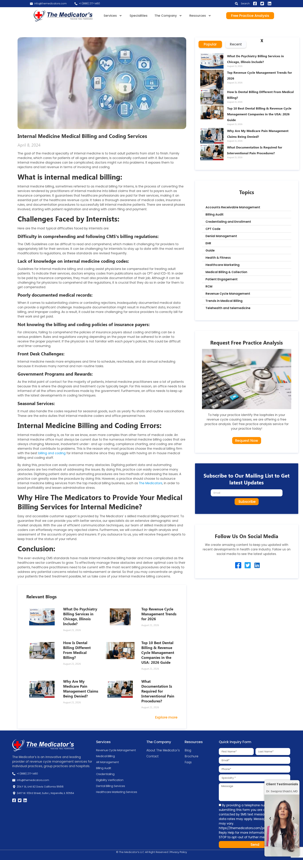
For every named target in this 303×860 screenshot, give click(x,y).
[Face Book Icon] (238, 565)
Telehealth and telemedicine (228, 308)
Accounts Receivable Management (233, 207)
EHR (208, 243)
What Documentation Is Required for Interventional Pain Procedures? (157, 691)
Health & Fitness (218, 258)
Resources (197, 15)
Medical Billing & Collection (226, 272)
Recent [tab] (236, 44)
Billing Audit (215, 214)
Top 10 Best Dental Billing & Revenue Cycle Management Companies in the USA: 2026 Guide (157, 652)
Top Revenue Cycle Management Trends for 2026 (158, 613)
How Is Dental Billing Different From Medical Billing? (77, 650)
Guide (210, 250)
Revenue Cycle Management (228, 294)
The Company (165, 15)
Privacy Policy (178, 852)
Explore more (166, 717)
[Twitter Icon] (248, 565)
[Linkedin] (257, 565)
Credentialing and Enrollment (228, 222)
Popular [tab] (210, 44)
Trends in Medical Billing (224, 301)
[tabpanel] (247, 108)
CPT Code (213, 229)
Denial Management (221, 236)
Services (110, 15)
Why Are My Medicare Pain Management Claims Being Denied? (80, 688)
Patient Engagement (222, 279)
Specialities (138, 15)
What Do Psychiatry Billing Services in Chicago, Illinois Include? (80, 616)
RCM (209, 286)
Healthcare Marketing (223, 265)
